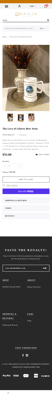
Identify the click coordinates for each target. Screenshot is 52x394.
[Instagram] (27, 355)
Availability (9, 135)
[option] (26, 78)
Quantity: (6, 161)
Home (5, 37)
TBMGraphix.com (31, 367)
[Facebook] (23, 355)
